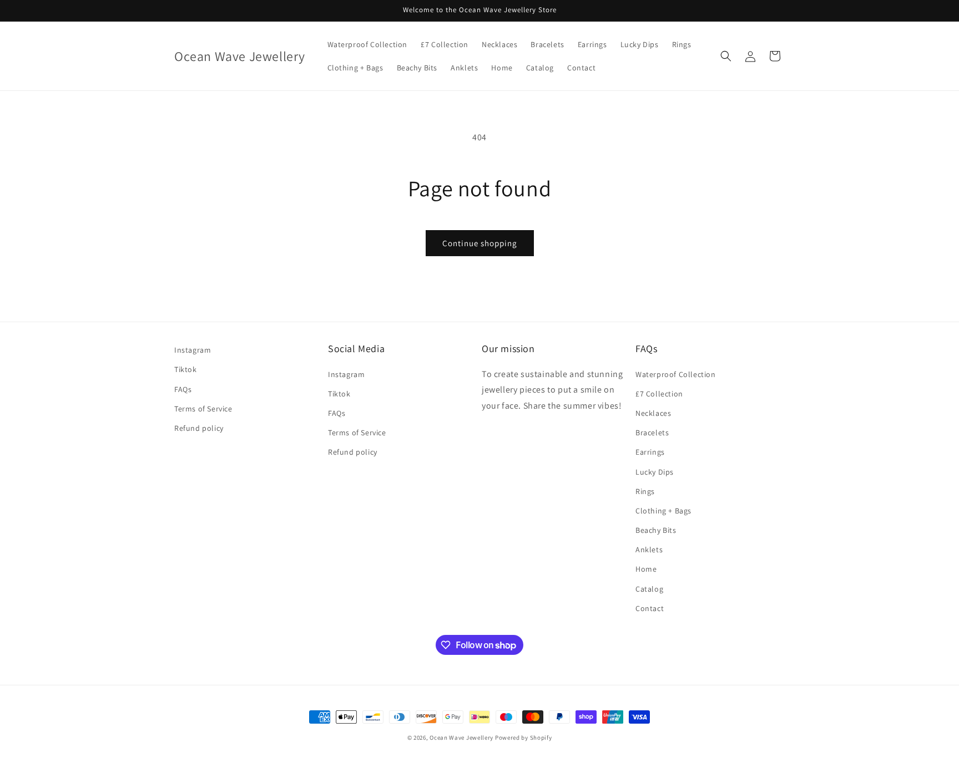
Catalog (649, 589)
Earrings (650, 452)
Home (646, 569)
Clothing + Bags (663, 511)
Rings (645, 491)
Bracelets (652, 433)
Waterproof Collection (675, 374)
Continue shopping (479, 243)
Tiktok (185, 369)
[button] (726, 56)
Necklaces (653, 413)
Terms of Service (203, 409)
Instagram (192, 350)
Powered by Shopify (523, 737)
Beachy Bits (656, 530)
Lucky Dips (654, 472)
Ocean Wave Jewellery (461, 737)
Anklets (649, 550)
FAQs (182, 389)
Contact (649, 608)
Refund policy (199, 428)
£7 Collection (659, 394)
